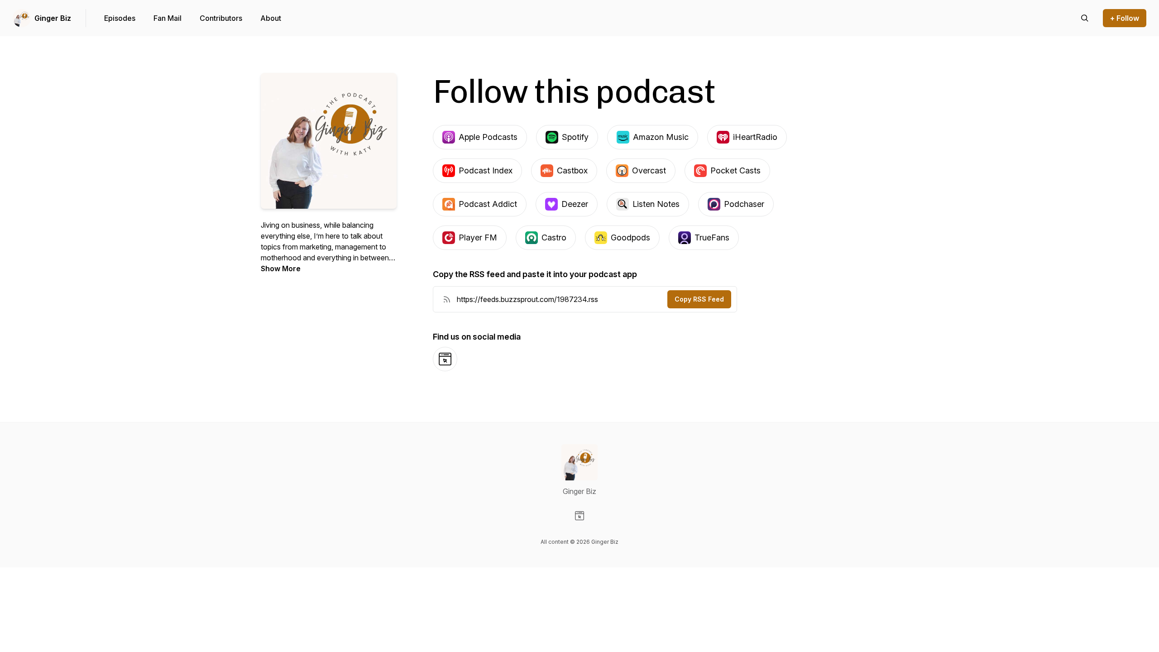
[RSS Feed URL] (446, 299)
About (270, 18)
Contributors (221, 18)
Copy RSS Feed (699, 299)
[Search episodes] (1084, 18)
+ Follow (1124, 18)
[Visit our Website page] (579, 515)
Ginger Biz (52, 18)
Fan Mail (167, 18)
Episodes (119, 18)
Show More (281, 268)
